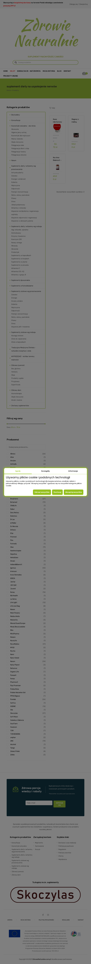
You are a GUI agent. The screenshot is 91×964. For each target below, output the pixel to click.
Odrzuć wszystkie (42, 492)
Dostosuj (57, 492)
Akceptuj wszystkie (73, 492)
